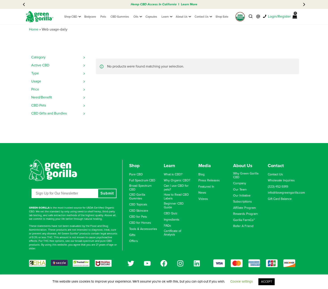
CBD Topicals (138, 204)
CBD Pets (38, 105)
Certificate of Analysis (172, 233)
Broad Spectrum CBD (140, 187)
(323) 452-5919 (278, 187)
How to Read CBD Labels (176, 196)
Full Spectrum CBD (142, 180)
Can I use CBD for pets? (176, 187)
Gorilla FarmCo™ (244, 220)
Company (239, 183)
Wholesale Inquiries (281, 180)
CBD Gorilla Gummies (137, 196)
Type (35, 73)
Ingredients (171, 219)
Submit (107, 193)
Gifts (132, 235)
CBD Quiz (170, 213)
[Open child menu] (79, 17)
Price (35, 89)
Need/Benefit (41, 97)
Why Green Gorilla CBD (245, 175)
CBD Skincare (138, 211)
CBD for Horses (140, 223)
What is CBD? (173, 174)
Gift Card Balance (280, 199)
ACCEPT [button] (266, 281)
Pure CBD (136, 174)
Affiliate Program (244, 208)
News (202, 193)
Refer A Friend (243, 226)
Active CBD (40, 65)
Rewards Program (245, 214)
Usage (36, 81)
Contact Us (275, 174)
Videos (203, 199)
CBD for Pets (138, 217)
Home (33, 29)
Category (38, 57)
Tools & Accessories (143, 229)
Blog (201, 174)
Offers (133, 241)
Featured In (206, 187)
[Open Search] (250, 16)
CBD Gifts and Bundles (49, 113)
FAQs (167, 226)
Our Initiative (242, 195)
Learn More (189, 4)
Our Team (240, 189)
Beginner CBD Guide (174, 205)
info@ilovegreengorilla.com (286, 193)
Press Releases (209, 180)
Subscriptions (242, 201)
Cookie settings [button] (241, 281)
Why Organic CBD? (177, 180)
